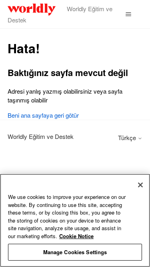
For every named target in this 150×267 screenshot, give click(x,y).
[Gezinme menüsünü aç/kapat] (128, 14)
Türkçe (128, 137)
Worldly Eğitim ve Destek (41, 136)
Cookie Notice (76, 236)
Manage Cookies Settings (75, 252)
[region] (75, 220)
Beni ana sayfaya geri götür (43, 115)
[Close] (140, 185)
